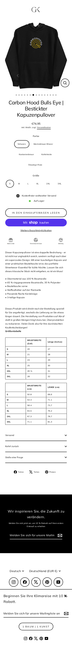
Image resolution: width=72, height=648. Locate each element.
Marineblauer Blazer (43, 144)
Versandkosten (44, 127)
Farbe (36, 136)
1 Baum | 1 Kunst (36, 626)
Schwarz (22, 144)
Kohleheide (46, 154)
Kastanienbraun (26, 154)
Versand (9, 435)
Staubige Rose (35, 165)
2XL (48, 183)
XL (37, 183)
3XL (59, 183)
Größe (36, 175)
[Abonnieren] (66, 614)
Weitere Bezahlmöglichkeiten (36, 230)
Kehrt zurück (12, 446)
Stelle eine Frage (14, 457)
